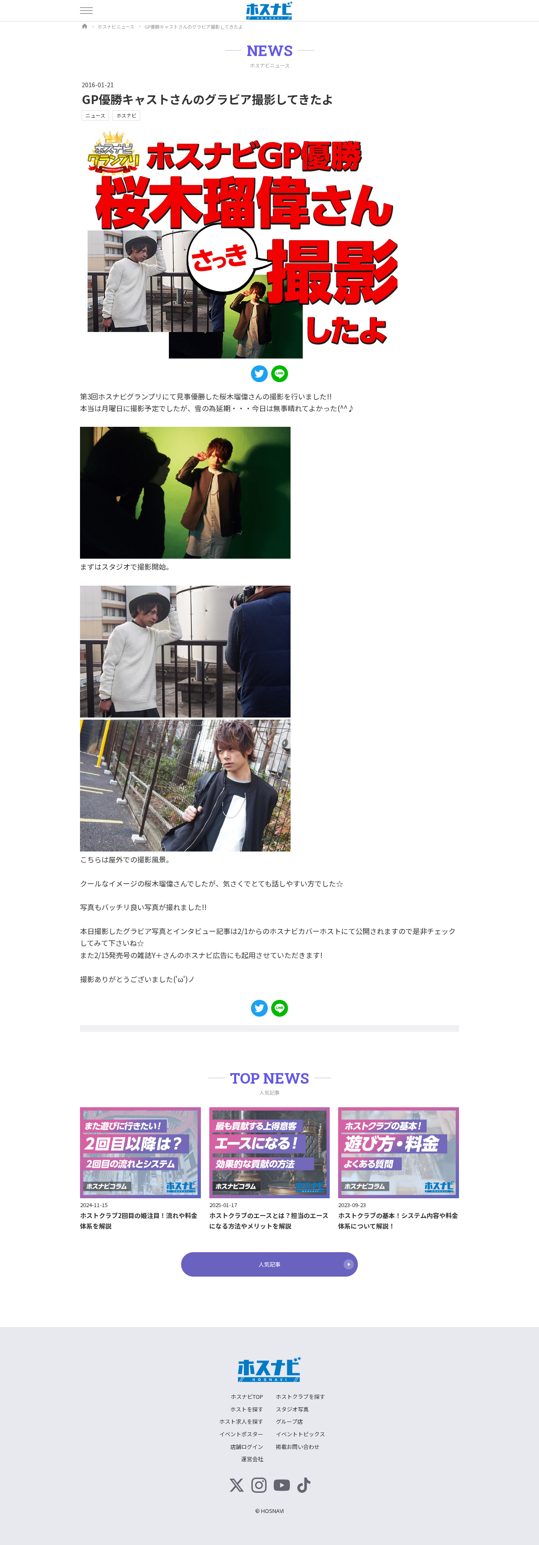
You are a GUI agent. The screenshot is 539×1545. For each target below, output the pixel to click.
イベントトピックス (300, 1434)
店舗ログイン (246, 1447)
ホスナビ (126, 115)
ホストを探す (246, 1409)
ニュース (95, 115)
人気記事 (269, 1264)
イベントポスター (241, 1434)
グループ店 (289, 1421)
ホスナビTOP (247, 1396)
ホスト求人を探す (241, 1421)
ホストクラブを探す (300, 1396)
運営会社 (252, 1459)
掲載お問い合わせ (298, 1447)
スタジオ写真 (292, 1409)
